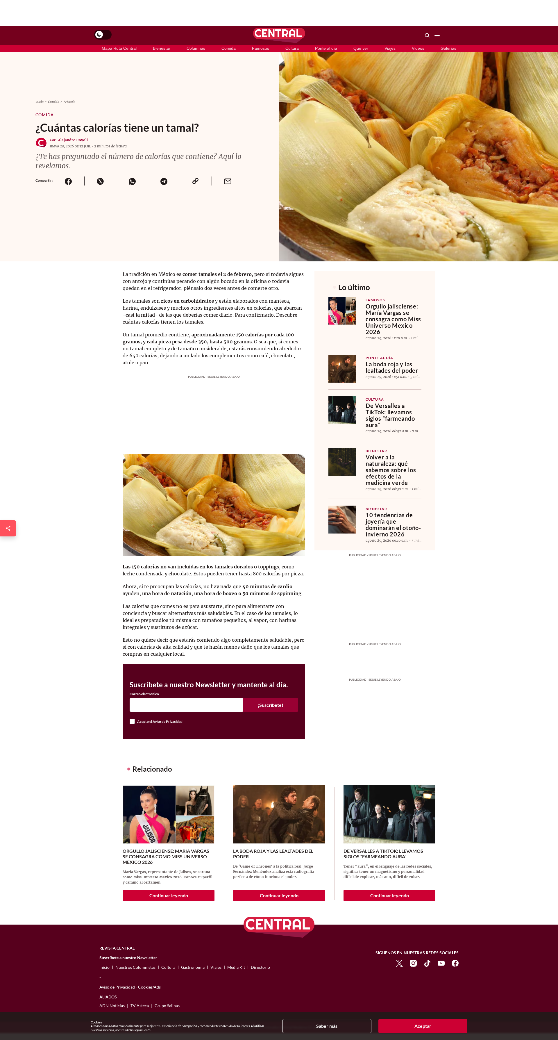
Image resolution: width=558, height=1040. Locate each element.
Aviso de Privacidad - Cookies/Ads (130, 986)
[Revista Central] (279, 35)
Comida (228, 48)
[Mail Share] (228, 180)
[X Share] (100, 180)
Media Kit (236, 967)
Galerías (448, 48)
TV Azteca (139, 1005)
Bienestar (161, 48)
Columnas (196, 48)
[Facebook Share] (68, 180)
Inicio (39, 101)
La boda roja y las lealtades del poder (392, 367)
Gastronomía (193, 967)
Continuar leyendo (168, 895)
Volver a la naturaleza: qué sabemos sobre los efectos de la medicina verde (391, 470)
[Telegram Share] (164, 180)
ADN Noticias (112, 1005)
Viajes (390, 48)
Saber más (326, 1026)
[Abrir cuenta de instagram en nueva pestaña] (413, 962)
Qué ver (360, 48)
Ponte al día (326, 48)
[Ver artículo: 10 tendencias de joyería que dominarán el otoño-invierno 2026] (342, 520)
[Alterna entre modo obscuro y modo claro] (103, 35)
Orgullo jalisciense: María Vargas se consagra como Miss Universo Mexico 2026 (393, 319)
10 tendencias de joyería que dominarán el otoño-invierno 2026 (393, 524)
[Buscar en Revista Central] (427, 35)
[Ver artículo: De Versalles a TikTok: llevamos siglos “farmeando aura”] (342, 410)
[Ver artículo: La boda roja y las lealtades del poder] (342, 369)
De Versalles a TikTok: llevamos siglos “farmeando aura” (390, 415)
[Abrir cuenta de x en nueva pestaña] (399, 962)
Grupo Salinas (167, 1005)
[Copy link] (196, 180)
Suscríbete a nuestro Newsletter (128, 958)
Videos (418, 48)
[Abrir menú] (437, 35)
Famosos (260, 48)
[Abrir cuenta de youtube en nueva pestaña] (441, 962)
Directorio (260, 967)
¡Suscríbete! (270, 705)
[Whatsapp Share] (132, 180)
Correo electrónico (144, 694)
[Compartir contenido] (8, 528)
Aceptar (422, 1026)
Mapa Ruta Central (119, 48)
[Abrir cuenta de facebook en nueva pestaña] (455, 962)
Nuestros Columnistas (135, 967)
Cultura (292, 48)
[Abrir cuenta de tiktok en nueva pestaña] (427, 962)
